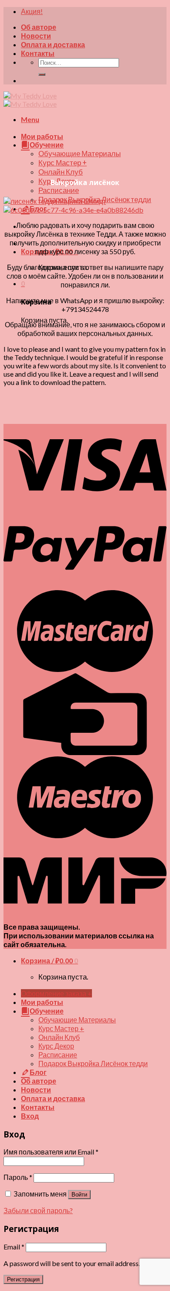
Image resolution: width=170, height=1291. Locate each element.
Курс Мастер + (62, 162)
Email (13, 1246)
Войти (79, 1194)
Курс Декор (56, 1046)
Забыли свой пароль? (38, 1210)
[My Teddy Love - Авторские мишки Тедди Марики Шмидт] (30, 99)
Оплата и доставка (53, 44)
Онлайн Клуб (60, 172)
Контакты (37, 53)
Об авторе (38, 27)
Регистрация (23, 1279)
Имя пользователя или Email (51, 1152)
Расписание (58, 190)
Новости (36, 35)
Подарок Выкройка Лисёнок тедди (93, 1063)
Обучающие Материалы (79, 153)
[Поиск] (41, 74)
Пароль (17, 1177)
